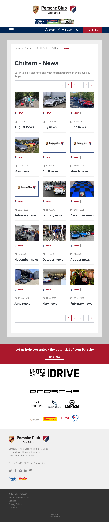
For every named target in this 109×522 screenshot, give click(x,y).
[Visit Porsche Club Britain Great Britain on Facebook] (15, 470)
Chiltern (55, 48)
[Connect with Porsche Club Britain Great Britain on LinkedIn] (25, 470)
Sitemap (13, 507)
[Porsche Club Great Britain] (54, 9)
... (80, 85)
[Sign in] (49, 30)
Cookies (12, 500)
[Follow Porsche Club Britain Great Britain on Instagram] (10, 470)
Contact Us (39, 463)
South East (42, 48)
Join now (54, 356)
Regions (28, 48)
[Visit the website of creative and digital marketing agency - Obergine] (54, 515)
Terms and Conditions (19, 497)
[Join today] (92, 30)
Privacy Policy (15, 504)
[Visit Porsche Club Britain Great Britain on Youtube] (20, 470)
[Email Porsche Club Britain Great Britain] (30, 470)
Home (17, 48)
